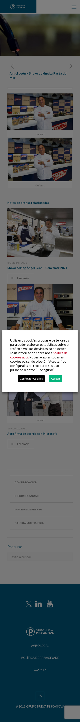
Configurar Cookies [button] (31, 378)
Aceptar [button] (55, 378)
